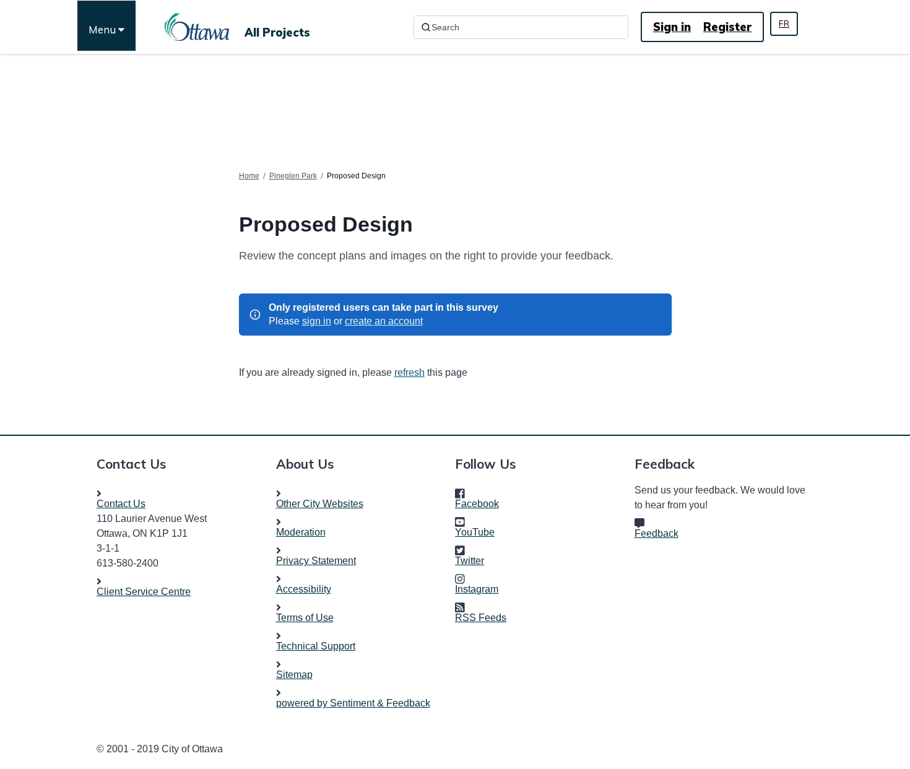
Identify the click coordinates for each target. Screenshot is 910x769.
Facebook (480, 503)
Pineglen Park (293, 176)
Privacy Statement (316, 560)
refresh (409, 372)
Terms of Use (305, 617)
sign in (316, 321)
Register (727, 27)
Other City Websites (319, 503)
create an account (384, 321)
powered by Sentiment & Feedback (353, 703)
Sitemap (294, 674)
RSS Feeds (480, 617)
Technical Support (315, 646)
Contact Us (121, 503)
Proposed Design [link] (356, 176)
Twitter (473, 560)
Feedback (656, 533)
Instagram (480, 589)
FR (784, 23)
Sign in (672, 27)
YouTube (478, 532)
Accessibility (303, 589)
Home (249, 176)
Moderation (301, 532)
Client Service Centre (144, 591)
